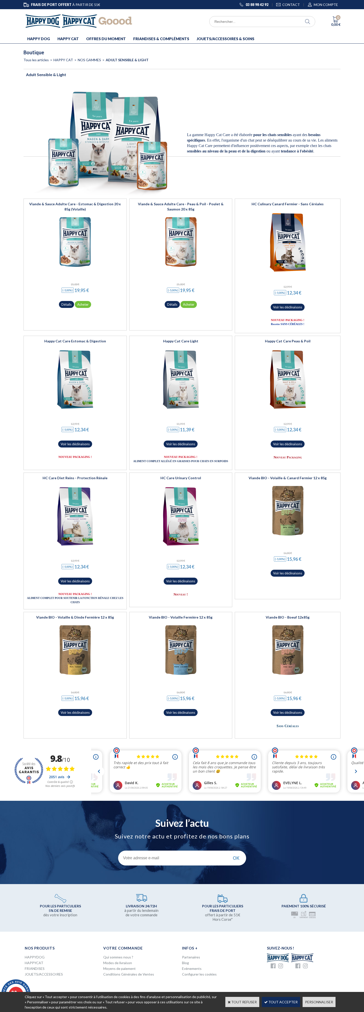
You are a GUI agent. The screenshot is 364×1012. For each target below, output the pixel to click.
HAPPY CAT (68, 38)
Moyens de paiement (119, 968)
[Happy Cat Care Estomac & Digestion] (75, 411)
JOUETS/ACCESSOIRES (44, 974)
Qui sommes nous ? (118, 957)
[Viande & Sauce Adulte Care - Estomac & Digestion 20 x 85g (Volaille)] (75, 270)
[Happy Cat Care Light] (181, 411)
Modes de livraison (117, 963)
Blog (185, 963)
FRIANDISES (35, 968)
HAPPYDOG (35, 957)
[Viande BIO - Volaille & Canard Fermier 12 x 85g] (288, 539)
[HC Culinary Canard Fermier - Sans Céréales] (288, 273)
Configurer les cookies (199, 974)
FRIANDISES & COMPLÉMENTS (161, 38)
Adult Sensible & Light (127, 60)
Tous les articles (36, 60)
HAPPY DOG (38, 38)
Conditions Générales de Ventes (128, 974)
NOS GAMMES (89, 60)
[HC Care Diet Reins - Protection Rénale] (75, 547)
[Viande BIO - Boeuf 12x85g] (288, 678)
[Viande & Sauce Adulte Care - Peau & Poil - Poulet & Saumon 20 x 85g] (181, 270)
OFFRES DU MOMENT (106, 38)
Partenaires (191, 957)
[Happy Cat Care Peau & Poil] (288, 411)
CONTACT (291, 4)
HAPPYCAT (34, 963)
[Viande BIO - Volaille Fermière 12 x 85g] (181, 678)
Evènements (192, 968)
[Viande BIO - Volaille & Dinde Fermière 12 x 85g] (75, 678)
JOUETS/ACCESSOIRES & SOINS (225, 38)
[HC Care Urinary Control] (181, 547)
